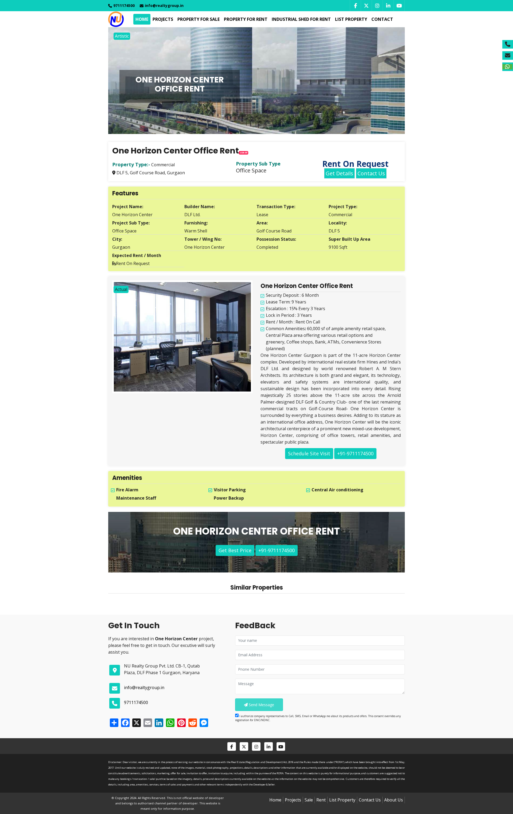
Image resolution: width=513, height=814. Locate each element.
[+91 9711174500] (507, 44)
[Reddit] (192, 722)
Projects (163, 19)
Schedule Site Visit (309, 453)
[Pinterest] (181, 722)
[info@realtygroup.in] (507, 55)
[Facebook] (355, 5)
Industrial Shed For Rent (301, 19)
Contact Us (371, 173)
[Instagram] (377, 5)
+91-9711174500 (355, 453)
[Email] (147, 722)
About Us (393, 800)
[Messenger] (203, 722)
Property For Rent (245, 19)
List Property (351, 19)
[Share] (113, 722)
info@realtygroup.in (164, 5)
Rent (321, 800)
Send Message (261, 704)
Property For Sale (198, 19)
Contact (382, 19)
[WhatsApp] (169, 722)
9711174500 (136, 702)
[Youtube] (399, 5)
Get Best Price (235, 550)
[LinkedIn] (388, 5)
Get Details (339, 173)
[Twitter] (366, 5)
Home (141, 19)
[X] (136, 722)
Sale (309, 800)
